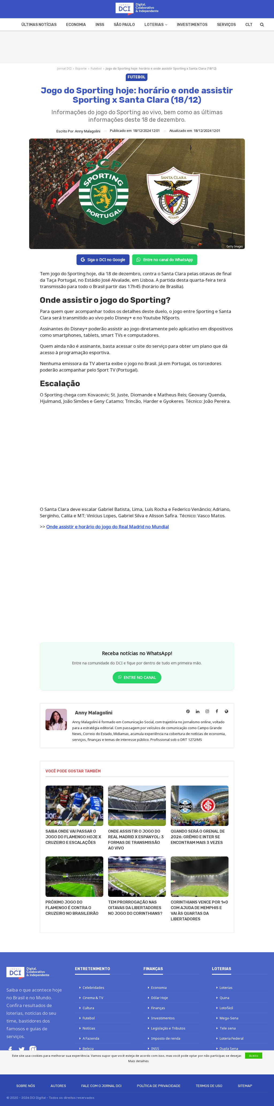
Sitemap (245, 1086)
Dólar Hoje (159, 997)
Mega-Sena (229, 1018)
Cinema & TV (93, 997)
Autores (58, 1086)
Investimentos (192, 24)
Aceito (253, 1056)
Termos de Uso (209, 1086)
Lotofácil (226, 1007)
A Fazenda (91, 1038)
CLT (249, 24)
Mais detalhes (138, 1060)
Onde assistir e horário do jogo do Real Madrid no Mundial (107, 526)
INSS (100, 24)
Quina (224, 997)
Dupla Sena (229, 1048)
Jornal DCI (64, 68)
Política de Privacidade (159, 1086)
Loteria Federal (231, 1038)
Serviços (226, 24)
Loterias (153, 24)
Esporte (81, 68)
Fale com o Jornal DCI (101, 1086)
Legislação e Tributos (168, 1028)
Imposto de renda (165, 1038)
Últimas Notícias (38, 24)
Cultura (88, 1007)
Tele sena (228, 1028)
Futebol (96, 68)
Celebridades (93, 987)
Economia (76, 24)
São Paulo (124, 24)
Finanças (158, 1007)
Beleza (88, 1048)
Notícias (89, 1028)
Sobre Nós (25, 1086)
